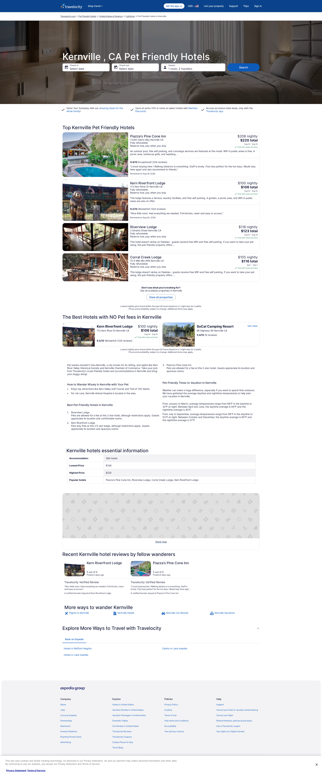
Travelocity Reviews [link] (121, 731)
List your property (214, 6)
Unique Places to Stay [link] (122, 742)
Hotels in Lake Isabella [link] (76, 654)
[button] (161, 628)
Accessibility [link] (170, 726)
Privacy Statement (16, 770)
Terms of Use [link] (170, 715)
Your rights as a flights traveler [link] (230, 731)
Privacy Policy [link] (171, 704)
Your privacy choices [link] (174, 731)
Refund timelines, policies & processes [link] (234, 720)
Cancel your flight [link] (224, 715)
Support (233, 6)
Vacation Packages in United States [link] (129, 715)
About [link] (63, 704)
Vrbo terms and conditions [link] (176, 720)
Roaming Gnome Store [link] (70, 737)
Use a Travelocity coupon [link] (228, 726)
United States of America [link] (111, 16)
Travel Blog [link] (117, 747)
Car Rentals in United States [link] (125, 726)
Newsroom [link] (65, 726)
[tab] (74, 639)
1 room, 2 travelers (180, 68)
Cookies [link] (168, 710)
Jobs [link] (62, 710)
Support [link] (220, 704)
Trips (246, 6)
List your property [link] (68, 715)
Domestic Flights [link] (120, 720)
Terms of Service (36, 770)
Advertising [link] (65, 742)
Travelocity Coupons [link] (122, 737)
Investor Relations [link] (68, 731)
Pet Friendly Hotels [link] (87, 16)
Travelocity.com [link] (67, 16)
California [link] (130, 16)
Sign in (258, 6)
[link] (88, 613)
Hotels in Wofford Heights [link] (78, 648)
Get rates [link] (253, 325)
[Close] (316, 764)
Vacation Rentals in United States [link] (128, 710)
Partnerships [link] (66, 720)
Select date (77, 68)
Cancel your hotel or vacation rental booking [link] (237, 710)
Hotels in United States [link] (123, 704)
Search (243, 67)
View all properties (161, 297)
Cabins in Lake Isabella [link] (174, 648)
